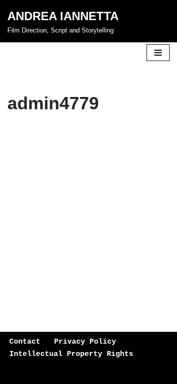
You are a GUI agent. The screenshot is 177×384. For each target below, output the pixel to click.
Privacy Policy (85, 342)
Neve (16, 374)
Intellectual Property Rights (71, 354)
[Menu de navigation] (158, 52)
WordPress (91, 374)
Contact (24, 342)
